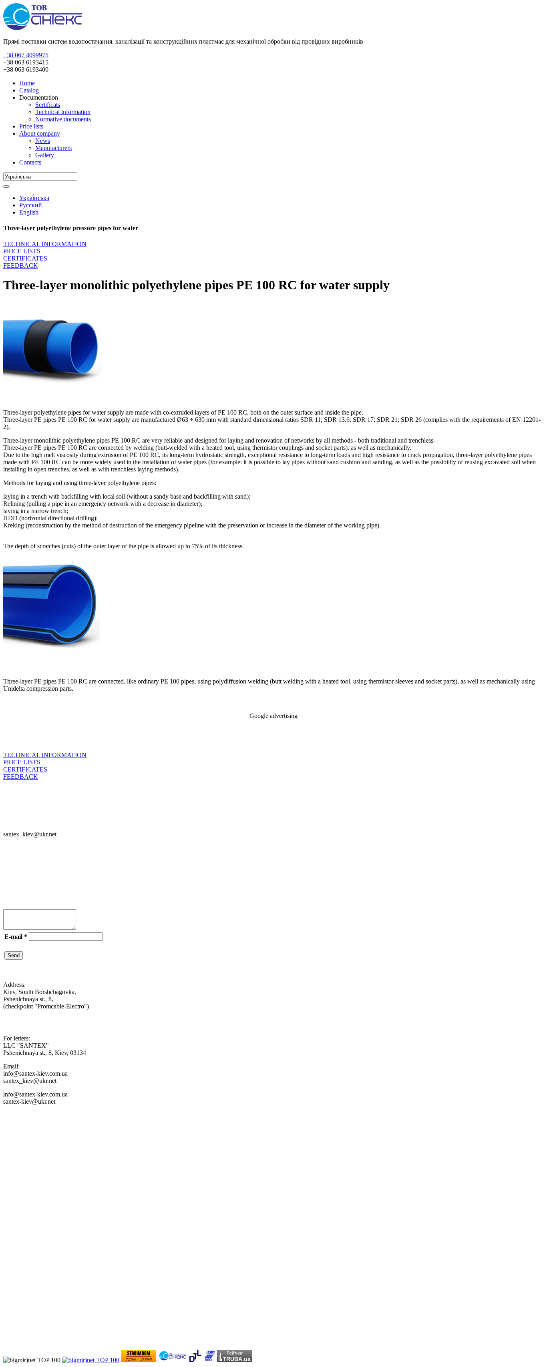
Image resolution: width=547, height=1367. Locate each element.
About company (39, 133)
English (28, 212)
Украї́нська (34, 197)
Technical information (62, 111)
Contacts (30, 162)
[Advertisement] (97, 738)
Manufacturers (53, 147)
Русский (30, 205)
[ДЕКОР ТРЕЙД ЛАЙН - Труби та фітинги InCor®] (195, 1360)
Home (27, 83)
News (42, 140)
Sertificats (47, 104)
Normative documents (63, 119)
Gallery (44, 155)
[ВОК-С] (209, 1360)
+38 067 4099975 (25, 55)
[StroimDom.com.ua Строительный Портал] (138, 1360)
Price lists (31, 126)
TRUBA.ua (237, 1359)
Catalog (29, 90)
